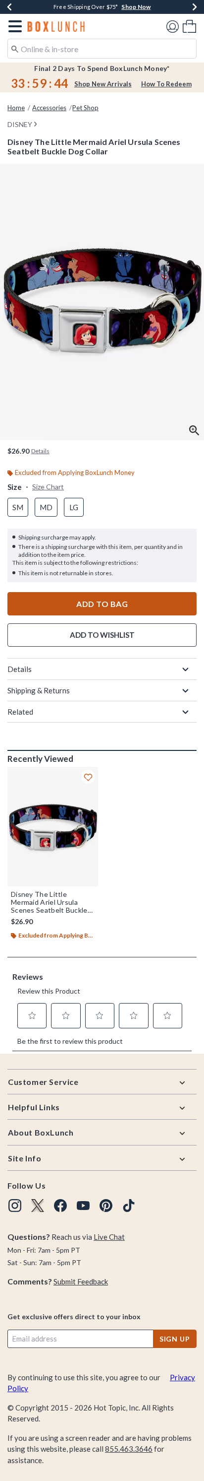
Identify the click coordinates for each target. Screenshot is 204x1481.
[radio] (17, 507)
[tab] (102, 302)
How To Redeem (166, 84)
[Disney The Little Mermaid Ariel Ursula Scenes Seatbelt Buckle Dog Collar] (52, 826)
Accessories (49, 108)
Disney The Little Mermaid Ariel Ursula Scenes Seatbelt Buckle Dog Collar (49, 902)
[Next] (194, 7)
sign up (174, 1339)
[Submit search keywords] (14, 48)
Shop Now (136, 6)
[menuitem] (189, 26)
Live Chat (109, 1236)
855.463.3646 (129, 1448)
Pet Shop (85, 108)
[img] (14, 1205)
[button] (13, 26)
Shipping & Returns (38, 690)
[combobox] (102, 49)
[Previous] (9, 7)
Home (16, 108)
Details (19, 669)
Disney (19, 124)
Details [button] (40, 451)
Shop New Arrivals (103, 84)
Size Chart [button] (48, 486)
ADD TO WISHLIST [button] (102, 634)
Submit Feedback (80, 1281)
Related (20, 711)
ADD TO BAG (102, 603)
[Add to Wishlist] (88, 777)
